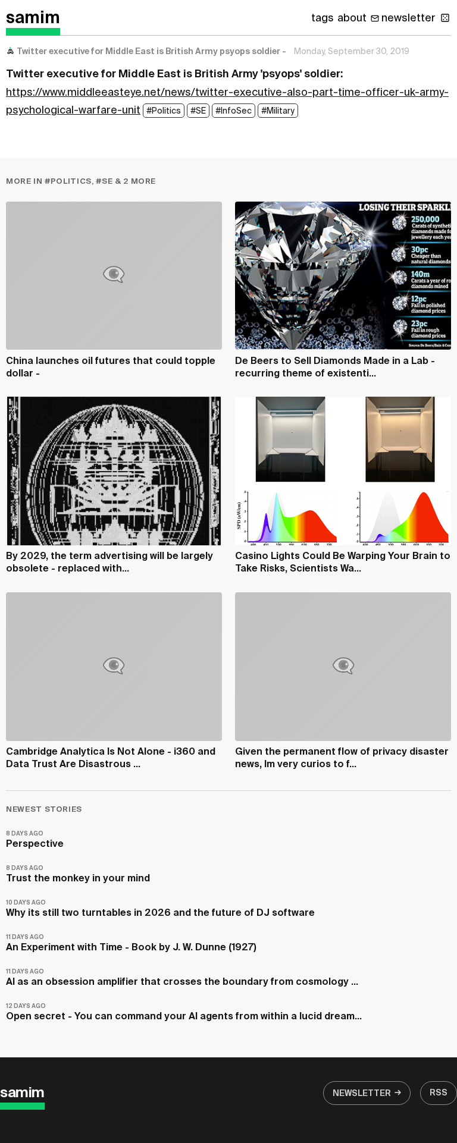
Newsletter (362, 1093)
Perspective (35, 840)
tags (322, 18)
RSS (438, 1093)
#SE (198, 111)
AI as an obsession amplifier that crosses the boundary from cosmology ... (182, 978)
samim (33, 18)
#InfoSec (233, 111)
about (352, 18)
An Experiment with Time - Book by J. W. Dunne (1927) (131, 943)
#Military (278, 111)
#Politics (163, 111)
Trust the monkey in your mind (78, 874)
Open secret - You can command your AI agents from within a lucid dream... (184, 1012)
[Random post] (445, 18)
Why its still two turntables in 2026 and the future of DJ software (160, 909)
